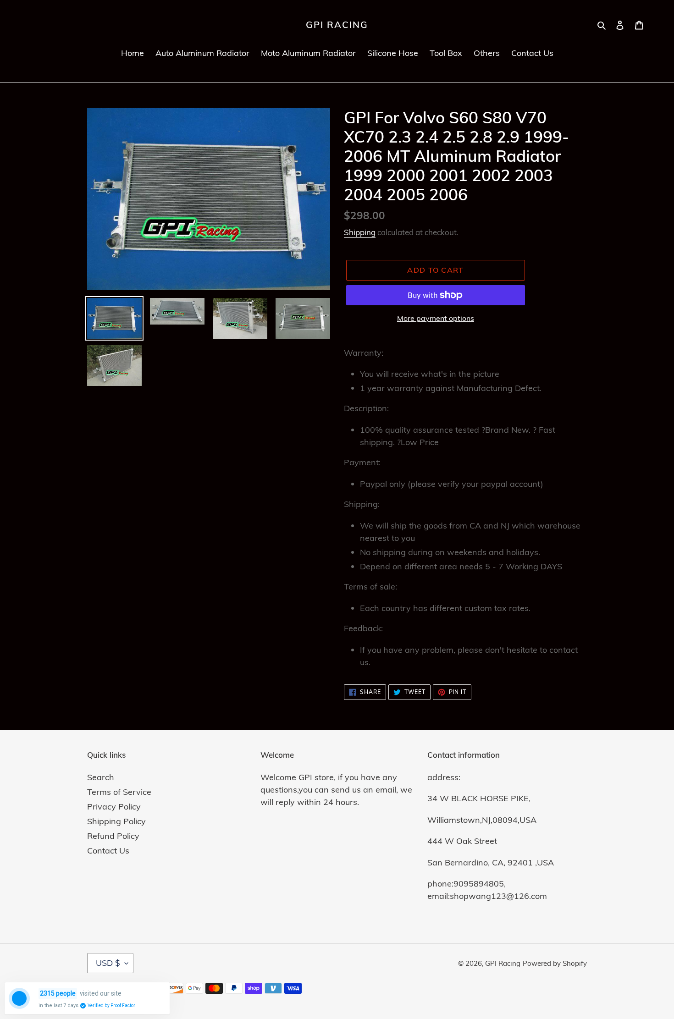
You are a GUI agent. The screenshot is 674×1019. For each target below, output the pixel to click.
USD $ (108, 963)
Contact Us (108, 850)
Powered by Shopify (555, 963)
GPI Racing (337, 24)
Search (100, 777)
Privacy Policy (114, 806)
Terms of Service (119, 792)
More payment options (435, 318)
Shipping (360, 232)
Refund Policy (113, 836)
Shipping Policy (116, 821)
